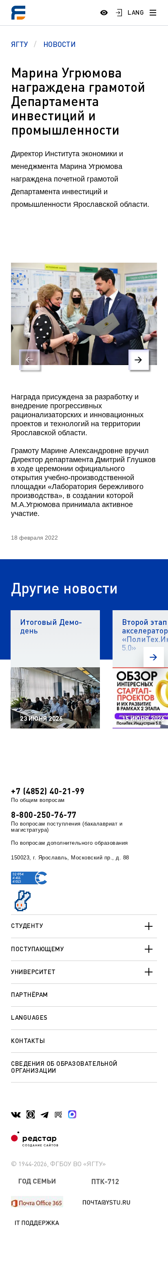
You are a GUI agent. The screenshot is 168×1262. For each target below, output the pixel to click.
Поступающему (37, 948)
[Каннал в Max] (72, 1114)
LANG (135, 12)
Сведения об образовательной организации (64, 1067)
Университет (33, 971)
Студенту (27, 925)
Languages (29, 1017)
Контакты (28, 1040)
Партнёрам (29, 994)
